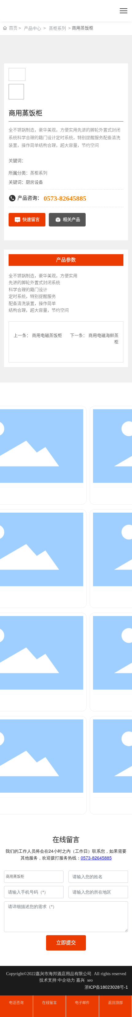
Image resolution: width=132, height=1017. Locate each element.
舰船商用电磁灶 (19, 805)
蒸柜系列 (57, 28)
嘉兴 (80, 980)
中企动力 (66, 980)
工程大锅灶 (18, 495)
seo (90, 980)
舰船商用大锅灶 (19, 702)
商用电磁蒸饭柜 (47, 335)
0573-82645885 (65, 198)
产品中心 (32, 28)
